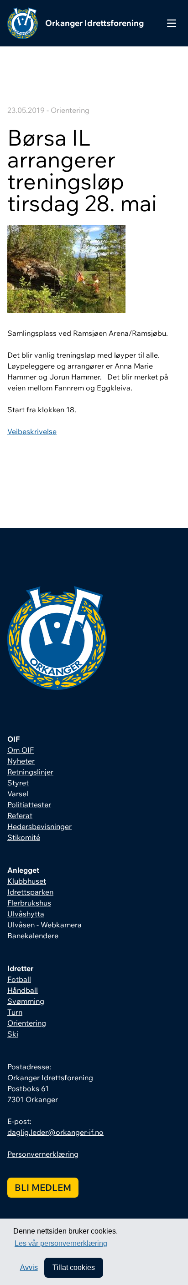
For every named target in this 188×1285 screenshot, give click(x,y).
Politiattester (29, 804)
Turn (14, 1012)
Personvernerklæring (42, 1154)
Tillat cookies (73, 1267)
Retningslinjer (30, 771)
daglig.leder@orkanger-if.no (55, 1132)
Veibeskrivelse (32, 431)
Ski (12, 1033)
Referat (19, 815)
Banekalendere (32, 935)
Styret (18, 782)
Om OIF (20, 749)
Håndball (22, 990)
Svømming (25, 1001)
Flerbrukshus (29, 902)
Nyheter (21, 760)
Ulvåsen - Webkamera (44, 924)
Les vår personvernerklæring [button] (61, 1243)
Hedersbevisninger (39, 826)
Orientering (26, 1022)
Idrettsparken (30, 891)
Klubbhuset (26, 880)
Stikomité (23, 837)
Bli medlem (43, 1187)
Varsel (17, 793)
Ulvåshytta (25, 913)
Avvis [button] (29, 1267)
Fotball (19, 979)
